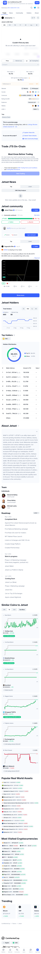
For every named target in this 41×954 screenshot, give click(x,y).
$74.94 (14, 854)
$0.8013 (11, 877)
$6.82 (11, 845)
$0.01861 (13, 891)
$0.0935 (11, 857)
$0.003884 (15, 883)
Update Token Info (29, 132)
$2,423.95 (14, 848)
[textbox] (22, 229)
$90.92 (12, 851)
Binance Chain (6, 117)
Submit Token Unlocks (30, 135)
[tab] (27, 60)
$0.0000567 (16, 894)
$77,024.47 (13, 842)
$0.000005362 (15, 880)
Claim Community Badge (31, 138)
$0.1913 (12, 886)
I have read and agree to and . (20, 168)
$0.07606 (13, 889)
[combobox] (20, 64)
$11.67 (13, 863)
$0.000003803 (14, 874)
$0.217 (12, 860)
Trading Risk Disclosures (13, 169)
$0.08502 (14, 868)
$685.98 (13, 866)
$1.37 (29, 845)
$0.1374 (12, 871)
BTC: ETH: (13, 7)
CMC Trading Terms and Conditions (27, 167)
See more (36, 215)
